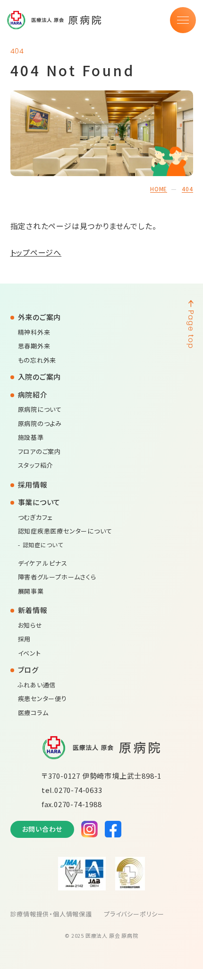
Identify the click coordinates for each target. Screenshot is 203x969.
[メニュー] (183, 20)
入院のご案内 (39, 377)
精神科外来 (34, 332)
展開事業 (31, 591)
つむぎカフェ (35, 517)
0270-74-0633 (78, 790)
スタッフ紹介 (35, 465)
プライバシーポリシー (134, 913)
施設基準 (31, 437)
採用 (24, 638)
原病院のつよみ (40, 423)
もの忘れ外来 (37, 360)
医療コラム (33, 712)
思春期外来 (34, 345)
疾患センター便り (42, 698)
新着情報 (33, 610)
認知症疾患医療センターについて (65, 530)
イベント (29, 653)
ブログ (28, 670)
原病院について (40, 409)
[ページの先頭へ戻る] (190, 603)
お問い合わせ (42, 829)
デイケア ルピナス (43, 563)
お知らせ (30, 625)
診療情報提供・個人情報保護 (51, 913)
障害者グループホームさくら (57, 576)
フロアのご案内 (39, 451)
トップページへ (36, 252)
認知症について (43, 545)
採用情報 (33, 484)
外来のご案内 (39, 317)
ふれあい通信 (37, 684)
